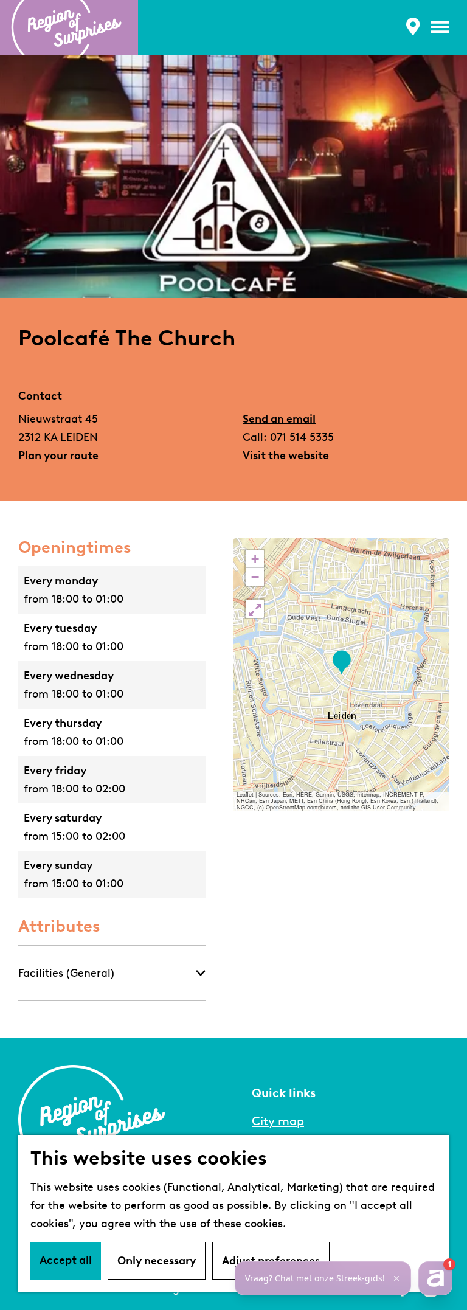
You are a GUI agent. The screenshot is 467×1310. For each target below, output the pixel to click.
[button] (341, 662)
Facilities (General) (66, 973)
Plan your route (58, 455)
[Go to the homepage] (69, 27)
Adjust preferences (271, 1260)
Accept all (66, 1260)
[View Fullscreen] (255, 609)
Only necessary (156, 1260)
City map (278, 1121)
